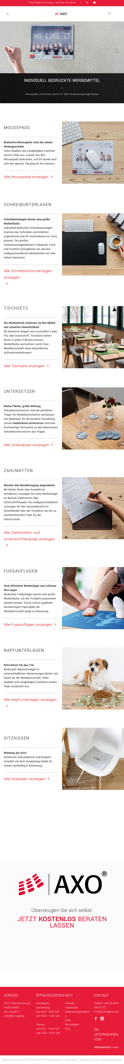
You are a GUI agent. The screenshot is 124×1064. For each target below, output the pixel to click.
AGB (67, 1020)
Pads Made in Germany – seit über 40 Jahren (52, 2)
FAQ (67, 1028)
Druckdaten (72, 1024)
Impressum (71, 1007)
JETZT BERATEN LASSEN (62, 922)
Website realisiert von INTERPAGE (19, 1059)
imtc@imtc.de (111, 1011)
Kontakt (70, 1003)
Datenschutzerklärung (110, 1059)
